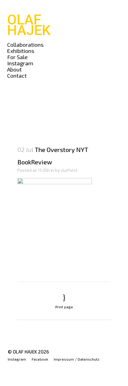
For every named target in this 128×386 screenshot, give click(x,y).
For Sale (17, 57)
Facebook (40, 359)
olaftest (69, 170)
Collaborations (25, 44)
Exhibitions (20, 50)
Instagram (20, 63)
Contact (17, 75)
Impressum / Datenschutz (76, 359)
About (14, 69)
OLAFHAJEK (29, 24)
